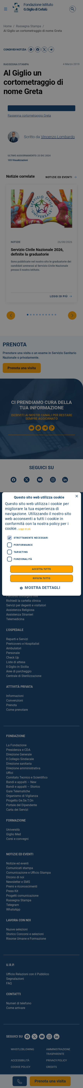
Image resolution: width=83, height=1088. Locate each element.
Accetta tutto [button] (41, 569)
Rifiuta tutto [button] (41, 578)
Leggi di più (24, 529)
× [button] (76, 496)
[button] (41, 588)
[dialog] (41, 544)
